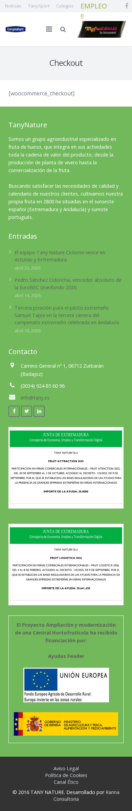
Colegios (65, 6)
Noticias (13, 6)
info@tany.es (35, 397)
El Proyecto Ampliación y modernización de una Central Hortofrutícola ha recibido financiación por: (66, 640)
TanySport (38, 6)
